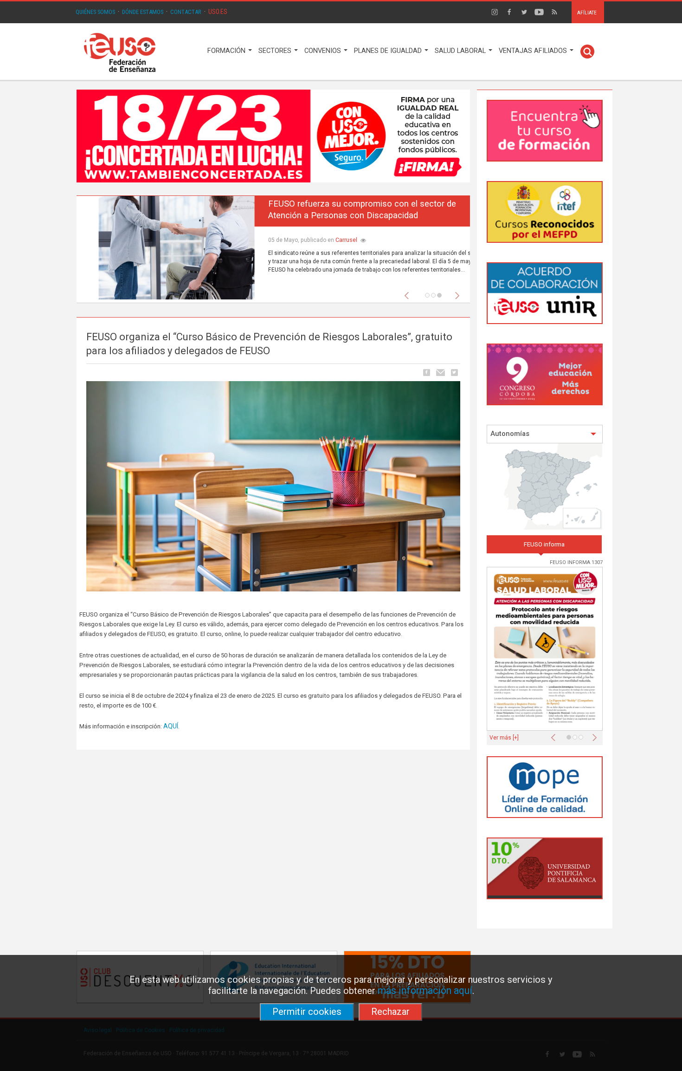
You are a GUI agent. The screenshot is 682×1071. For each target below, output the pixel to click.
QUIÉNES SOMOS (95, 11)
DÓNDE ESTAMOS (142, 11)
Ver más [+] (504, 737)
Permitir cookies (306, 1011)
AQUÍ (170, 726)
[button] (408, 293)
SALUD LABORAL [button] (461, 51)
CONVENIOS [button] (323, 51)
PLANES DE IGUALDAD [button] (389, 51)
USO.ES (217, 11)
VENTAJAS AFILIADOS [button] (534, 51)
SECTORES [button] (275, 51)
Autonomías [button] (509, 434)
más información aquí (425, 990)
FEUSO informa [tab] (544, 544)
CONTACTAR (185, 11)
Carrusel (324, 239)
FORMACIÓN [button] (227, 51)
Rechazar (390, 1011)
